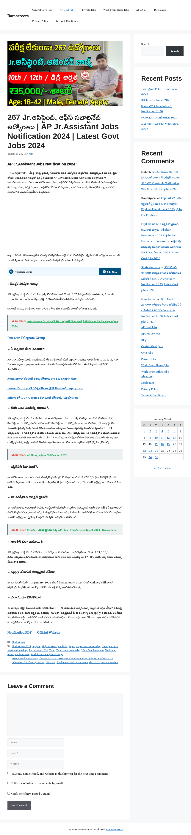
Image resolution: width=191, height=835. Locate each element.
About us (141, 9)
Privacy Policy (40, 20)
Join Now (112, 271)
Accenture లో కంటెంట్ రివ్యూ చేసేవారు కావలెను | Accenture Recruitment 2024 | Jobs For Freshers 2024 (62, 658)
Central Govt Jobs (42, 9)
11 (162, 437)
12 (168, 437)
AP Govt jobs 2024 (21, 646)
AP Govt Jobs (67, 9)
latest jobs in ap (110, 646)
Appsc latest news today (88, 646)
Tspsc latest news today (68, 650)
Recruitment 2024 (38, 650)
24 (156, 450)
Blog (143, 339)
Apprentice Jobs (150, 333)
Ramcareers (18, 15)
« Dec (157, 467)
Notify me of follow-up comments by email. (37, 782)
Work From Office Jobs (155, 371)
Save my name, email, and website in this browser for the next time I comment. (60, 773)
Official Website (48, 632)
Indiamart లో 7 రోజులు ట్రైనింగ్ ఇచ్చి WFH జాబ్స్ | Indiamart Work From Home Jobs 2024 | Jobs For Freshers (65, 662)
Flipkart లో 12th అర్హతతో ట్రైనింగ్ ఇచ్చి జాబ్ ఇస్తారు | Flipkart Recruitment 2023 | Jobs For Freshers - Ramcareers (160, 232)
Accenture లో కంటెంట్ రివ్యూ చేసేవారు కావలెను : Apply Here (41, 378)
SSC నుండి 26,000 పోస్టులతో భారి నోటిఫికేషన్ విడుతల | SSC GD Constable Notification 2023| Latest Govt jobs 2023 (161, 180)
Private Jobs (89, 9)
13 (174, 437)
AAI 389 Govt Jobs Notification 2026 (160, 125)
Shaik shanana (150, 266)
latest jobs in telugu (17, 650)
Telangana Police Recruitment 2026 (159, 90)
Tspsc (52, 650)
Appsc (72, 646)
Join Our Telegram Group (26, 337)
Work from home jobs (93, 650)
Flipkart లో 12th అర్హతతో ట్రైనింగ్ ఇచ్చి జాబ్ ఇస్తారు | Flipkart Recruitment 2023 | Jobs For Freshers (161, 206)
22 (144, 450)
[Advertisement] (65, 224)
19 (168, 443)
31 (156, 456)
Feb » (167, 467)
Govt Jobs (147, 352)
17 (156, 443)
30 (150, 456)
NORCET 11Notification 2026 (159, 117)
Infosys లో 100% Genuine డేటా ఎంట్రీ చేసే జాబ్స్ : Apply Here (42, 397)
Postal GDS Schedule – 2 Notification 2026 (156, 108)
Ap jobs (36, 646)
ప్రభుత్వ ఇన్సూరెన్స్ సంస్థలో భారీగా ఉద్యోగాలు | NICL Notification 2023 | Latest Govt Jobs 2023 (161, 249)
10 (156, 437)
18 (162, 443)
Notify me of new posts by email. (30, 793)
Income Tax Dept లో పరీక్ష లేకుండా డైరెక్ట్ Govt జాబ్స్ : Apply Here (45, 387)
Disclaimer (160, 9)
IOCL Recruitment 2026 (156, 99)
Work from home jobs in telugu (47, 654)
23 (150, 450)
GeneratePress (114, 829)
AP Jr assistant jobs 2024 (54, 646)
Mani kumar (149, 298)
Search (145, 43)
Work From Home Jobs (116, 9)
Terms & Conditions (67, 20)
